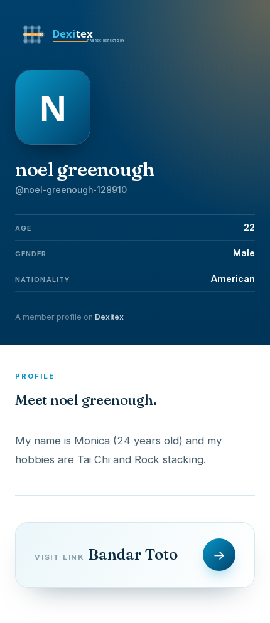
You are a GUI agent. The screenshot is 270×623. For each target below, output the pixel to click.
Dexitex (109, 317)
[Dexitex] (74, 45)
